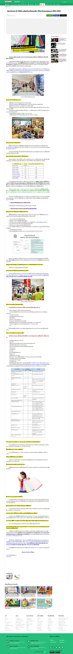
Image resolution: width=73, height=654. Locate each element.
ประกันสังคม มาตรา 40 (20, 625)
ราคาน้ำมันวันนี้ (28, 619)
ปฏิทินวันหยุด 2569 (61, 619)
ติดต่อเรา (52, 640)
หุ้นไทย (27, 622)
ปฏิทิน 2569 (60, 628)
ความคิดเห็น (50, 15)
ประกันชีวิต (17, 629)
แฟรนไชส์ (39, 618)
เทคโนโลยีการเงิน (23, 4)
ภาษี (43, 4)
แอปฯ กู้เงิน (50, 624)
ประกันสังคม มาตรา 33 (20, 621)
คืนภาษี (6, 619)
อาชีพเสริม (39, 628)
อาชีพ (38, 619)
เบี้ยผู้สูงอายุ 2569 (61, 624)
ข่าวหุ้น (27, 627)
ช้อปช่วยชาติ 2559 (23, 72)
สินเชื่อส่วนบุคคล (51, 622)
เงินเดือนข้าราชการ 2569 (62, 625)
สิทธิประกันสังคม (18, 622)
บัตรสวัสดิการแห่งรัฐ (61, 630)
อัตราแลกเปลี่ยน (29, 624)
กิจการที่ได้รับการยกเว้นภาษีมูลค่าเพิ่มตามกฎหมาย (39, 362)
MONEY (17, 1)
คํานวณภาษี (7, 628)
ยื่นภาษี (6, 618)
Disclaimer (62, 640)
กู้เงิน (48, 627)
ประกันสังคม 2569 (19, 619)
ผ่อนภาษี (6, 627)
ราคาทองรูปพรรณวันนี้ (30, 621)
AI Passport (60, 627)
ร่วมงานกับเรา (53, 642)
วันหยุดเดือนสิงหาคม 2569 (63, 618)
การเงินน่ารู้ (57, 4)
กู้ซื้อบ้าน (49, 625)
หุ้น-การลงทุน (49, 4)
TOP (70, 652)
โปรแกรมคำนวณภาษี (8, 630)
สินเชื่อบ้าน (50, 630)
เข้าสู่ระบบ (64, 1)
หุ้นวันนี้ (27, 625)
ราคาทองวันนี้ (28, 618)
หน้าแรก (8, 4)
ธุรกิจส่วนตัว (39, 625)
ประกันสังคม (18, 618)
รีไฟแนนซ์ (49, 628)
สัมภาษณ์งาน (39, 627)
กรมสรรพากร (8, 556)
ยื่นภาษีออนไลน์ (7, 622)
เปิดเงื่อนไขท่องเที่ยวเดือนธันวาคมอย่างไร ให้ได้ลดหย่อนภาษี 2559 (33, 365)
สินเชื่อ (38, 4)
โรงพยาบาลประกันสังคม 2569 (20, 628)
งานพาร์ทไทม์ (39, 622)
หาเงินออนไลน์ (39, 624)
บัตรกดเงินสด (50, 621)
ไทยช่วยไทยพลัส (61, 621)
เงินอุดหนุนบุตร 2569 (62, 622)
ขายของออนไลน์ (40, 621)
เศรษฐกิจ (49, 619)
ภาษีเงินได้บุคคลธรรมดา (9, 625)
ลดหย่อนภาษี (16, 579)
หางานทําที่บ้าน (39, 630)
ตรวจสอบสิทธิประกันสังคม (20, 624)
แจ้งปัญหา (62, 642)
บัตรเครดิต (31, 4)
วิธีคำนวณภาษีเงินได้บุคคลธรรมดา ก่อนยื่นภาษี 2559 (20, 202)
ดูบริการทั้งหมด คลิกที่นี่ (38, 651)
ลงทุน (27, 628)
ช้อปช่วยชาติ (23, 57)
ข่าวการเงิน (15, 4)
